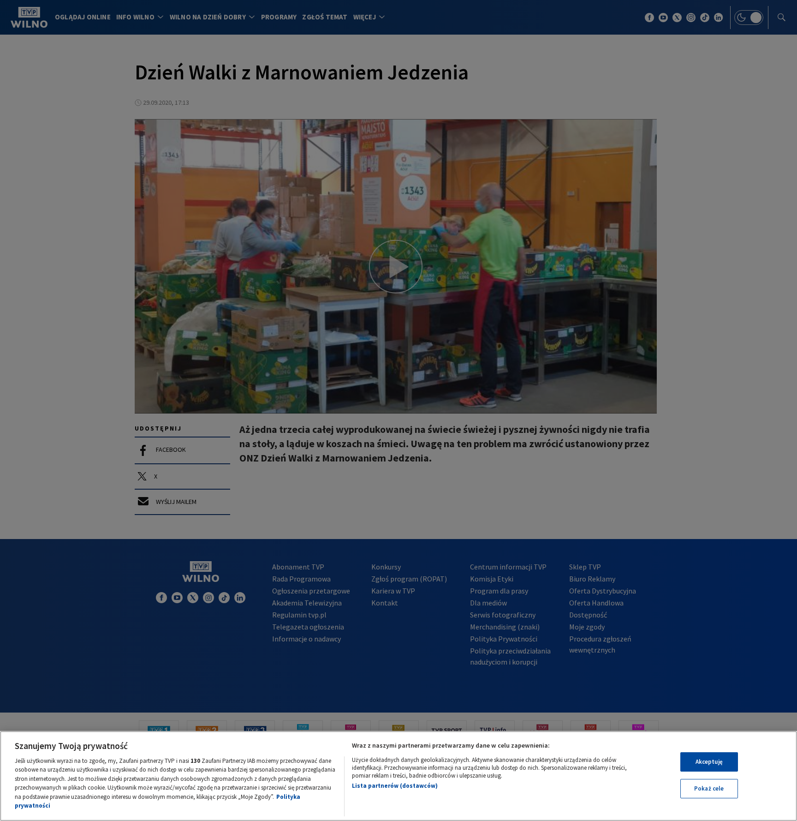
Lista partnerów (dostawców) (395, 786)
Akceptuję (709, 762)
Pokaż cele (709, 788)
